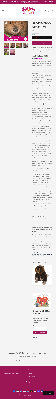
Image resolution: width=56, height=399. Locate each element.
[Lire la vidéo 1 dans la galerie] (25, 45)
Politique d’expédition (28, 395)
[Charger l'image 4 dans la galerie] (12, 52)
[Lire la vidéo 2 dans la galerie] (6, 52)
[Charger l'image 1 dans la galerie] (6, 45)
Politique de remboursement (22, 394)
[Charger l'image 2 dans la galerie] (12, 45)
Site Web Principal (32, 376)
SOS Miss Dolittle (12, 394)
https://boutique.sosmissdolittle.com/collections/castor (42, 255)
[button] (3, 11)
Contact (30, 373)
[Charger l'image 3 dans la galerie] (19, 45)
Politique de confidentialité (35, 394)
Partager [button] (35, 337)
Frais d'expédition (35, 33)
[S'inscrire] (39, 361)
